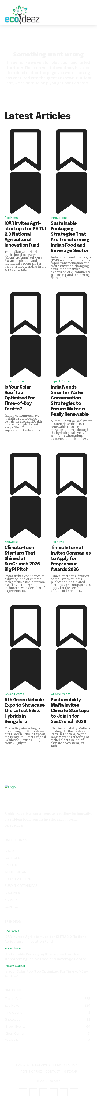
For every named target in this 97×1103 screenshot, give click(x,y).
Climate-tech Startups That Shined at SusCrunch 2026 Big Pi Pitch (22, 558)
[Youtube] (74, 1092)
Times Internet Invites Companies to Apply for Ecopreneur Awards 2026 (71, 558)
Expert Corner (14, 381)
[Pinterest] (54, 1092)
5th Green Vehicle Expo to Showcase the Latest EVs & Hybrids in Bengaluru (25, 711)
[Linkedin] (43, 1092)
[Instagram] (33, 1092)
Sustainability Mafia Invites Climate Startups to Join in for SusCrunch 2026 (70, 711)
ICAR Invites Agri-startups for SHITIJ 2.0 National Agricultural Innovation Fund (25, 234)
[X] (64, 1092)
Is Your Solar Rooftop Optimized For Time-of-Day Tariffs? (20, 398)
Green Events (14, 694)
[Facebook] (23, 1092)
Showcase (11, 542)
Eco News (11, 218)
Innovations (59, 218)
